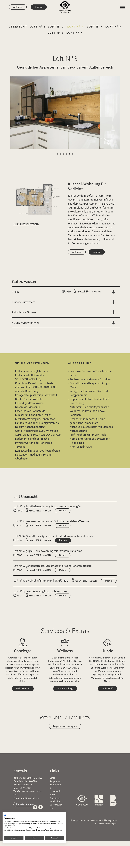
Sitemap (74, 820)
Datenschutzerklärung (101, 820)
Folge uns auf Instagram (65, 726)
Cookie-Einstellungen (107, 823)
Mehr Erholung (65, 688)
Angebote (55, 781)
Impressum (84, 820)
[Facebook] (40, 807)
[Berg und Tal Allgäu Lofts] (65, 6)
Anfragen (17, 7)
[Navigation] (123, 7)
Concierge (55, 798)
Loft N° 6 (56, 33)
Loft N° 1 (37, 26)
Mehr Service (22, 688)
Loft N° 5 (113, 26)
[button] (57, 154)
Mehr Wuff (107, 688)
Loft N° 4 (95, 26)
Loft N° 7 (74, 33)
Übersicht (18, 26)
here (60, 830)
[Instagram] (35, 807)
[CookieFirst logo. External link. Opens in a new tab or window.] (5, 815)
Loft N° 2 (56, 26)
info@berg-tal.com (30, 798)
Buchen (39, 7)
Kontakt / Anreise (25, 804)
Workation (55, 801)
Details (62, 510)
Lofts (52, 777)
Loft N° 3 (75, 26)
